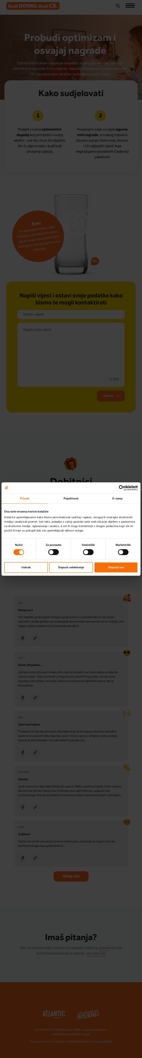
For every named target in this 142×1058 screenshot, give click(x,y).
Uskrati (26, 567)
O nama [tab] (117, 498)
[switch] (53, 552)
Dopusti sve (116, 567)
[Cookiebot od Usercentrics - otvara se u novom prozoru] (121, 488)
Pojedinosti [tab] (71, 498)
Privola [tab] (24, 498)
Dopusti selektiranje (71, 567)
